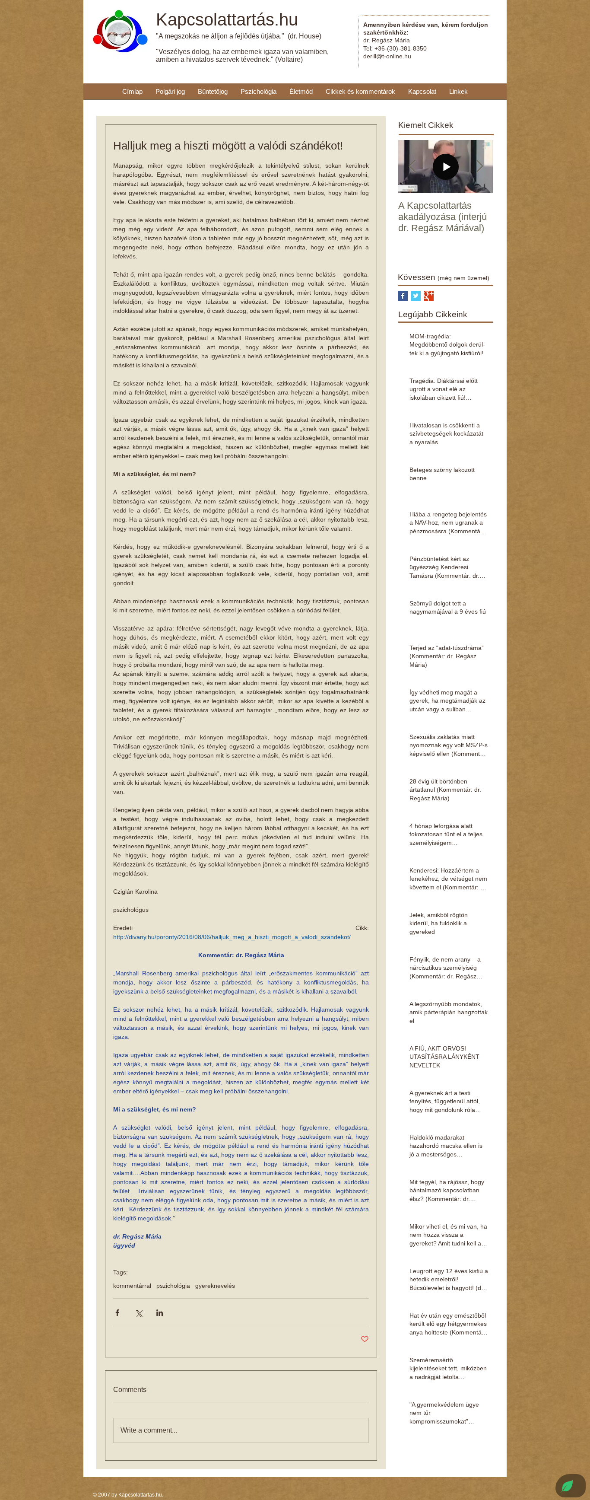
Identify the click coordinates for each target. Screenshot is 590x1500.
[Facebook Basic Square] (403, 296)
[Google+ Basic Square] (429, 296)
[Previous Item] (412, 166)
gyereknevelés (215, 1285)
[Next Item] (479, 166)
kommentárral (132, 1285)
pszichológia (173, 1285)
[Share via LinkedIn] (159, 1313)
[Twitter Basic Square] (416, 296)
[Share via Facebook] (117, 1313)
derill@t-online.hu (387, 56)
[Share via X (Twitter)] (138, 1313)
